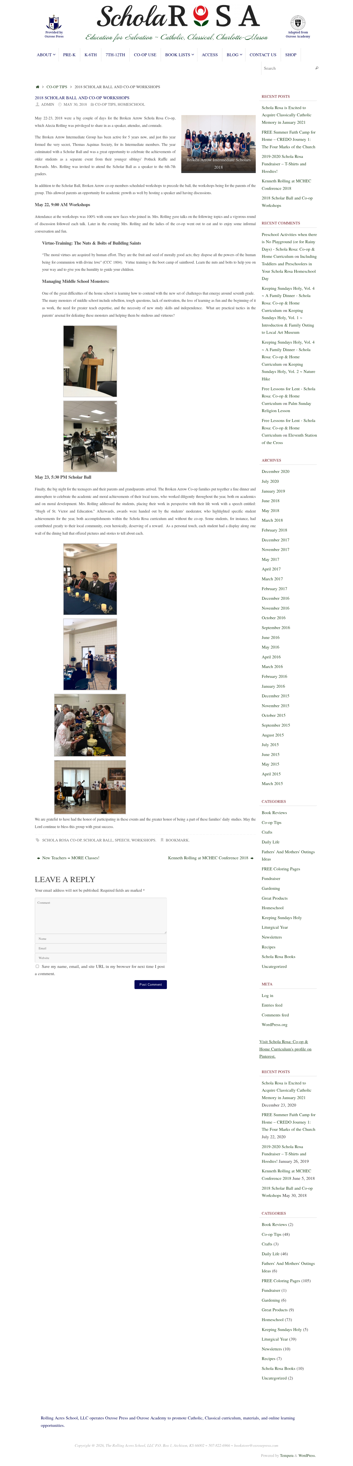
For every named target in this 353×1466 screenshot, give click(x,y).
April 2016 (271, 657)
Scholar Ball (98, 840)
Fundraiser (271, 878)
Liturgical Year (275, 927)
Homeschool (131, 104)
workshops (143, 840)
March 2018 (272, 520)
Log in (267, 995)
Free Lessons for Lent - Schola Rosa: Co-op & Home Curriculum (288, 396)
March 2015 (272, 783)
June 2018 (271, 500)
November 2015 (275, 705)
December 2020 (275, 471)
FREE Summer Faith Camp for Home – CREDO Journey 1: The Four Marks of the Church (289, 139)
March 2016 (272, 666)
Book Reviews (274, 812)
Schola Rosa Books (278, 956)
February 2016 (274, 676)
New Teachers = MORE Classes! (70, 857)
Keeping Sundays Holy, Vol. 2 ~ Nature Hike (288, 371)
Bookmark (177, 840)
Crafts (267, 832)
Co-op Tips (57, 86)
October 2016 (274, 617)
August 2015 (273, 735)
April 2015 (271, 774)
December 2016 (275, 598)
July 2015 (270, 744)
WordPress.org (274, 1024)
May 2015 (270, 764)
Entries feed (272, 1005)
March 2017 (272, 578)
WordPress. (307, 1455)
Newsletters (272, 937)
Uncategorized (274, 966)
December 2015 (275, 696)
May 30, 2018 (75, 104)
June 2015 (271, 754)
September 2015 (276, 725)
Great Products (275, 898)
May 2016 (270, 647)
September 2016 (276, 627)
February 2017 (274, 588)
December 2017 (275, 540)
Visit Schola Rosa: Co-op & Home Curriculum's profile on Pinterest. (285, 1049)
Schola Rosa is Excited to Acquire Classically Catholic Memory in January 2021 (286, 115)
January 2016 (273, 686)
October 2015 (274, 715)
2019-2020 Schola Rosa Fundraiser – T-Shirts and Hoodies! (284, 163)
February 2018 (274, 530)
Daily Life (271, 842)
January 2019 (273, 491)
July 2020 (270, 481)
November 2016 (275, 608)
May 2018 (270, 510)
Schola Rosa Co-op (61, 840)
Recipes (268, 947)
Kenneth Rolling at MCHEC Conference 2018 (209, 857)
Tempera (286, 1455)
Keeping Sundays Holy (282, 917)
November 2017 (275, 549)
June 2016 (271, 637)
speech (122, 840)
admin (47, 104)
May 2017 (270, 559)
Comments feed (275, 1015)
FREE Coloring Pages (281, 869)
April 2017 (271, 569)
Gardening (271, 888)
